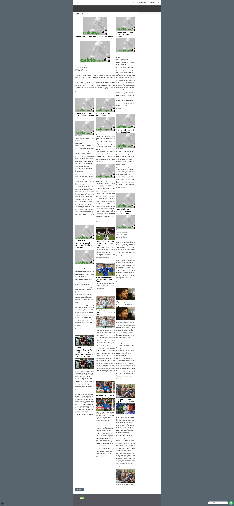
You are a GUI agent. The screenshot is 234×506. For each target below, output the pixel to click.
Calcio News (99, 290)
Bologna (125, 10)
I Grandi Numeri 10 (101, 456)
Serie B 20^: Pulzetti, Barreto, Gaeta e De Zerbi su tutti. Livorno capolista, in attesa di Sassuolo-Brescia (84, 352)
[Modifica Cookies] (2, 503)
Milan (104, 290)
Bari (98, 257)
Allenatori (152, 2)
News (132, 2)
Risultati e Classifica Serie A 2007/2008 (125, 484)
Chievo (114, 10)
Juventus (107, 257)
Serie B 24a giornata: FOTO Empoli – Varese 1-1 (84, 115)
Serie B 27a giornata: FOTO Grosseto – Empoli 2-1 (125, 34)
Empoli (119, 378)
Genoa (108, 10)
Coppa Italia (120, 187)
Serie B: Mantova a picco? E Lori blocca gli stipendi (105, 312)
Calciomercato (141, 2)
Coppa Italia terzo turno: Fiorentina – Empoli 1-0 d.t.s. (123, 211)
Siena (119, 10)
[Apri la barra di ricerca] (158, 2)
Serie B (78, 91)
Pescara (132, 10)
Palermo (102, 10)
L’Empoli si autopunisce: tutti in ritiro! (124, 304)
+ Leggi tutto (80, 489)
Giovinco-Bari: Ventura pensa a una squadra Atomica (105, 243)
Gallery (78, 219)
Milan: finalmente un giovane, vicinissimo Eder (104, 279)
